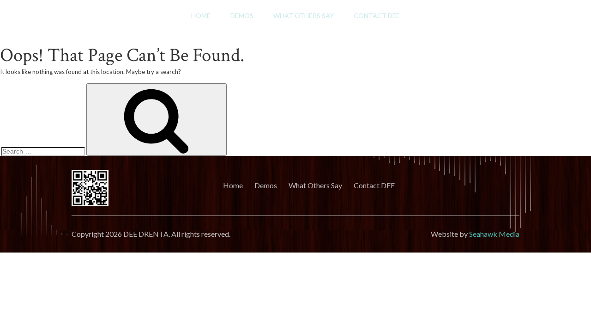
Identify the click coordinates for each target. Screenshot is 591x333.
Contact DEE (377, 15)
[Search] (156, 119)
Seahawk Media (494, 233)
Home (201, 15)
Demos (241, 15)
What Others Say (303, 15)
